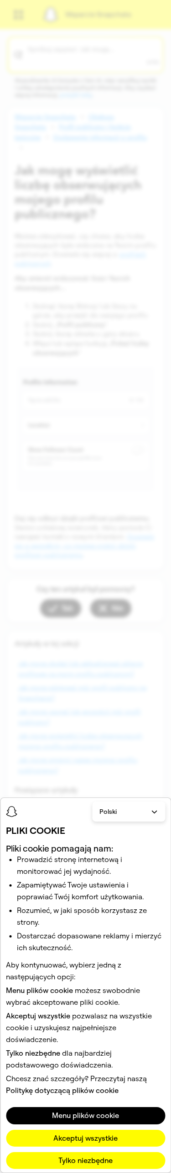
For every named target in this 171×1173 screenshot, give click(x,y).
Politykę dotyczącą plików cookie (62, 1090)
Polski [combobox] (108, 811)
